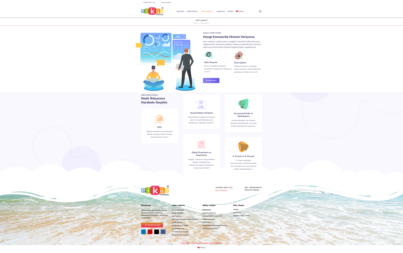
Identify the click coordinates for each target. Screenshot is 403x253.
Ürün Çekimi (240, 62)
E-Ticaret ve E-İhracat (243, 156)
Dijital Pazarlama (178, 229)
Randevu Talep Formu (241, 216)
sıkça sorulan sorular (210, 228)
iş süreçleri (207, 222)
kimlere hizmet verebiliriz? (212, 216)
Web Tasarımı (210, 62)
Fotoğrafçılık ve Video (180, 225)
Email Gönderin (166, 2)
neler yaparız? (207, 11)
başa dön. (180, 11)
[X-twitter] (259, 3)
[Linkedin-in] (253, 3)
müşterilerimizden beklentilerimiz (215, 225)
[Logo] (152, 11)
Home (195, 23)
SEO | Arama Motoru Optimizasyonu (185, 219)
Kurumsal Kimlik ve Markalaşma (243, 115)
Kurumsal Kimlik (178, 210)
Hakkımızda (207, 210)
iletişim (236, 209)
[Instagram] (256, 3)
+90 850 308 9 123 (223, 187)
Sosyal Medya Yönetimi (201, 113)
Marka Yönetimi (177, 213)
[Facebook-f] (262, 3)
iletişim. (231, 11)
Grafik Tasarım (177, 222)
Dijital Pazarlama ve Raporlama (201, 154)
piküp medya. (192, 11)
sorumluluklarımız (209, 213)
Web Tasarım (176, 216)
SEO (159, 127)
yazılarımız (237, 213)
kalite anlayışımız (209, 219)
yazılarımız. (220, 11)
